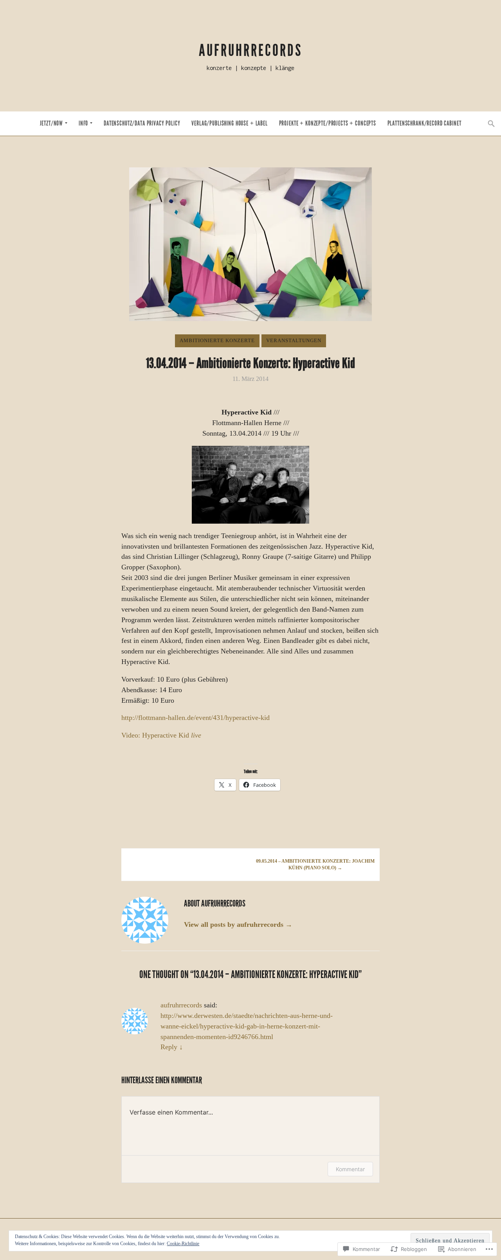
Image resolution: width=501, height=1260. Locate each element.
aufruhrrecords (250, 50)
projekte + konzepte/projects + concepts (327, 123)
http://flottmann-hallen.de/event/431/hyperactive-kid (195, 718)
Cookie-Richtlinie (183, 1243)
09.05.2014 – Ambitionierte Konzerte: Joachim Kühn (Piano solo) (315, 865)
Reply (171, 1047)
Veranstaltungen (293, 340)
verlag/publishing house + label (229, 123)
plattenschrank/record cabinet (424, 123)
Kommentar (350, 1169)
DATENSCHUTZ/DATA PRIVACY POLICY (142, 123)
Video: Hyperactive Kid (161, 735)
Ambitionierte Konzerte (217, 340)
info (83, 123)
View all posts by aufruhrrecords (238, 924)
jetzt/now (51, 123)
